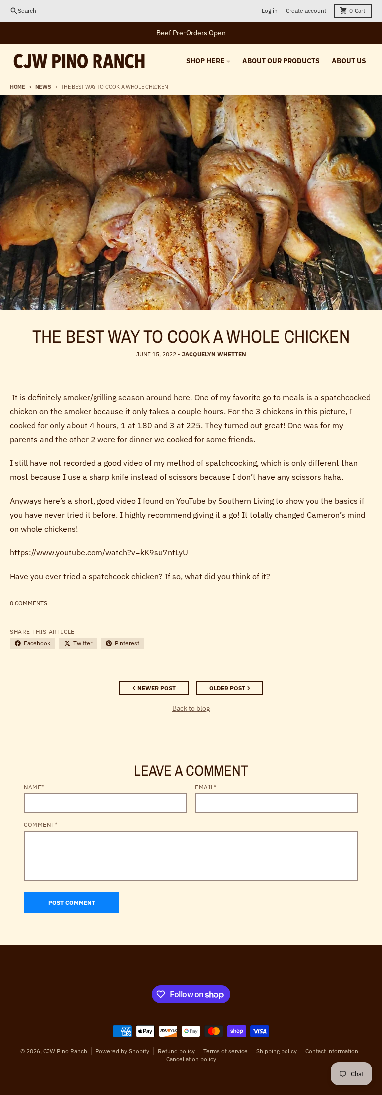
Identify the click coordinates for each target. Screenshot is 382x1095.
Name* (34, 787)
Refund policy (176, 1051)
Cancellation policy (191, 1059)
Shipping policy (276, 1051)
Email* (206, 787)
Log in (270, 10)
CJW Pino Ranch (65, 1051)
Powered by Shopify (122, 1051)
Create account (306, 10)
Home (17, 86)
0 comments (28, 603)
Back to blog (191, 708)
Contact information (331, 1051)
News (43, 86)
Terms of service (225, 1051)
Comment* (41, 824)
